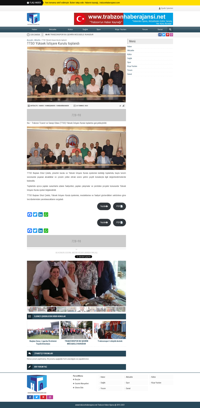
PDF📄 (119, 206)
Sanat (160, 29)
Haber (34, 29)
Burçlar (77, 379)
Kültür (70, 29)
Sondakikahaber (62, 106)
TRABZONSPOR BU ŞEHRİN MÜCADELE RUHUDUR (69, 35)
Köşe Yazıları (120, 29)
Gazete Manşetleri (82, 383)
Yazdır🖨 (104, 206)
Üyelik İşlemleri (167, 8)
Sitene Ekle (79, 388)
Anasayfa (30, 40)
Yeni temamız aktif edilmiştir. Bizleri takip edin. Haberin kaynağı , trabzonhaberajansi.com (82, 2)
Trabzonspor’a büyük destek (110, 341)
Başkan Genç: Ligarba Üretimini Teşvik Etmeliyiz (43, 342)
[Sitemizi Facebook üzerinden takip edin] (160, 34)
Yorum (145, 29)
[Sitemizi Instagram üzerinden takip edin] (171, 34)
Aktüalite (52, 29)
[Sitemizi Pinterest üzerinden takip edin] (167, 34)
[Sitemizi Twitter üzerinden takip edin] (163, 34)
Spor (99, 29)
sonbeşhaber (50, 106)
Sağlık (85, 29)
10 (120, 309)
